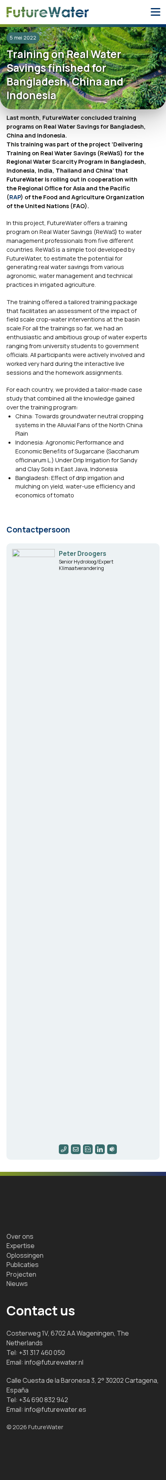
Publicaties (22, 1264)
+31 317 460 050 (42, 1352)
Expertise (20, 1245)
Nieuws (17, 1283)
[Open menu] (155, 12)
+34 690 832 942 (43, 1399)
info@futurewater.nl (54, 1362)
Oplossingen (25, 1255)
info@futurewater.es (55, 1409)
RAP (15, 197)
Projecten (21, 1274)
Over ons (19, 1236)
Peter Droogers (82, 553)
